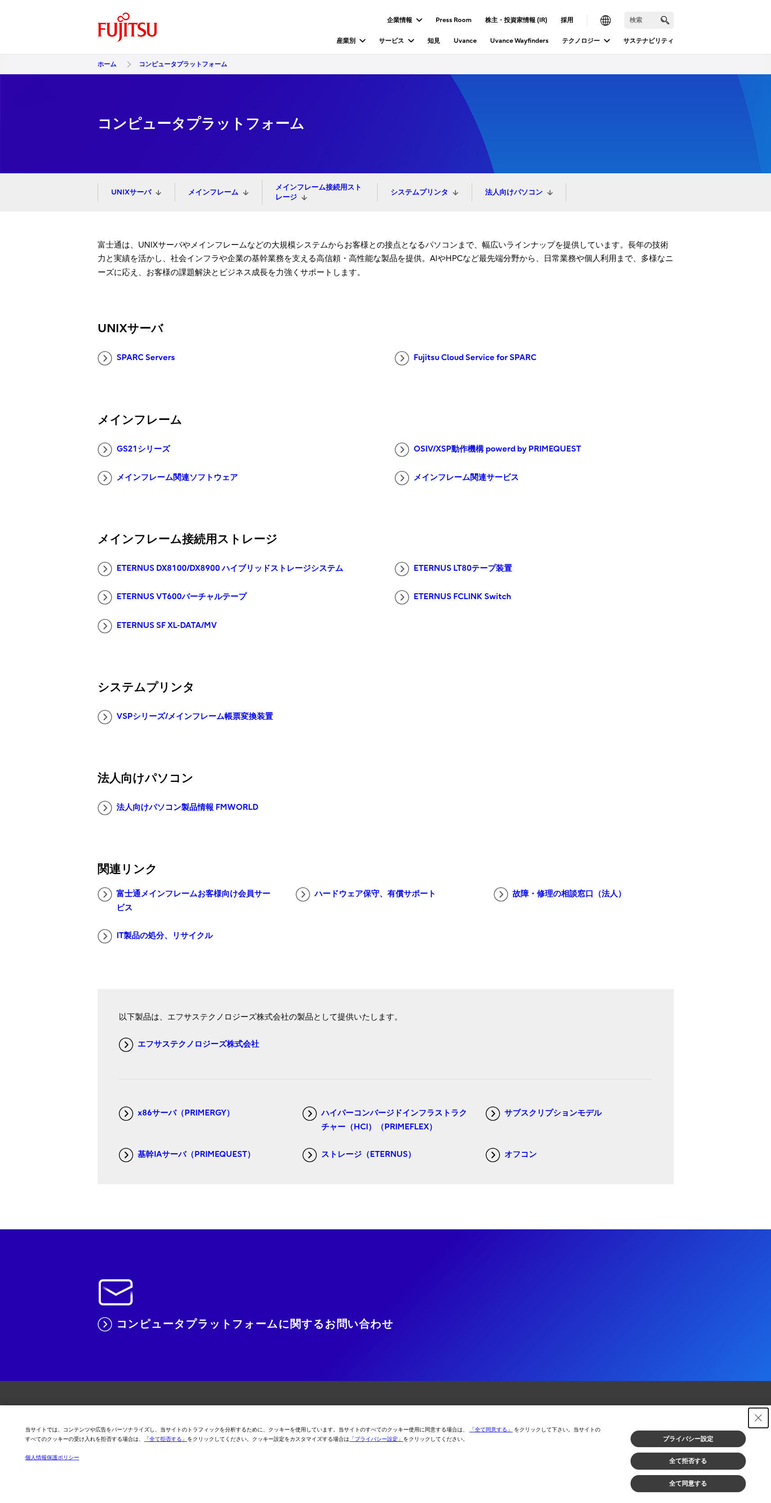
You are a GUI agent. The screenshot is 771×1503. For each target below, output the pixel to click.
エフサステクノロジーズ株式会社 (198, 1044)
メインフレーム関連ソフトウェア (177, 477)
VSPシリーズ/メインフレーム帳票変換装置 (195, 716)
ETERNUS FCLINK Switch (462, 596)
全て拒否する (688, 1460)
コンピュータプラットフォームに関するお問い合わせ (255, 1324)
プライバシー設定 (688, 1438)
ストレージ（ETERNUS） (368, 1154)
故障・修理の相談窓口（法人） (569, 893)
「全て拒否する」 (165, 1439)
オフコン (521, 1154)
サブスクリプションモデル (553, 1113)
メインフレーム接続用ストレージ (318, 192)
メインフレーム (213, 192)
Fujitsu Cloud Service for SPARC (475, 357)
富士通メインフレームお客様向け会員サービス (194, 900)
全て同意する (688, 1483)
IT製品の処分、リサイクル (165, 935)
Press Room (454, 20)
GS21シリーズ (143, 449)
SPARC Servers (146, 357)
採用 (567, 20)
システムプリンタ (419, 192)
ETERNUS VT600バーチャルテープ (182, 596)
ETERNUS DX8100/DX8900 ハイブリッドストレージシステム (230, 568)
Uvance (465, 41)
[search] (665, 20)
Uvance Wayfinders (519, 41)
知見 (434, 41)
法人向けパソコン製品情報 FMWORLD (187, 807)
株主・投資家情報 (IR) (516, 20)
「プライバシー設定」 (376, 1439)
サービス (391, 41)
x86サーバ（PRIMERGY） (186, 1113)
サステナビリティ (648, 41)
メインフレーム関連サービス (466, 477)
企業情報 (399, 20)
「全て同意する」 (491, 1429)
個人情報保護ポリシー (52, 1457)
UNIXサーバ (131, 192)
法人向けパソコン (514, 192)
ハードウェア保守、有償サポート (375, 893)
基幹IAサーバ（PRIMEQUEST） (196, 1154)
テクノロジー (581, 41)
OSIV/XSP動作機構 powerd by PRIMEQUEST (497, 449)
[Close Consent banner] (758, 1418)
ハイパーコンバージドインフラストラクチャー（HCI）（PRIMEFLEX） (394, 1120)
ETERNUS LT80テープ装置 (463, 568)
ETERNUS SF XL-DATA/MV (167, 625)
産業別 (346, 41)
